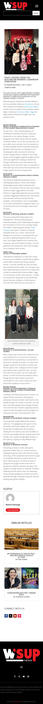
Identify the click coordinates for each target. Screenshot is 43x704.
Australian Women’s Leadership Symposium (21, 95)
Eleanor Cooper (23, 597)
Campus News (10, 87)
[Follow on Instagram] (19, 616)
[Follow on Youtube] (15, 616)
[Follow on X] (10, 616)
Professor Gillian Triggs (26, 112)
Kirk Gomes (22, 559)
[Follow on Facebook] (6, 616)
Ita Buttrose (29, 104)
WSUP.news (17, 701)
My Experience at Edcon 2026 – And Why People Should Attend (21, 555)
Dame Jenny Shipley (31, 107)
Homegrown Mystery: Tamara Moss (21, 594)
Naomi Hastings (13, 85)
